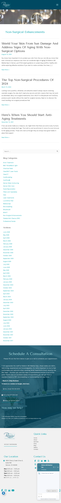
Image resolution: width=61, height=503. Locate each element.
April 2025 (6, 273)
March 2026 (7, 241)
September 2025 (8, 258)
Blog (35, 445)
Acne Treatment (8, 162)
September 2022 (8, 317)
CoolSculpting (7, 177)
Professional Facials (9, 221)
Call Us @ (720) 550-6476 (12, 389)
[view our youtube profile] (45, 461)
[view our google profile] (41, 461)
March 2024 (7, 296)
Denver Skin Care (8, 186)
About (35, 440)
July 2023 (6, 305)
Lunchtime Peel (8, 201)
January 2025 (7, 282)
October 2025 (7, 255)
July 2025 (6, 264)
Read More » (5, 70)
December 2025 (8, 249)
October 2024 (7, 288)
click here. (26, 384)
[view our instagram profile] (38, 461)
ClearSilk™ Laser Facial (10, 171)
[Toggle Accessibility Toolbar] (3, 493)
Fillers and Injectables (10, 192)
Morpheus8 (6, 209)
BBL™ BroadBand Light (10, 165)
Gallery (36, 447)
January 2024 (7, 299)
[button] (11, 389)
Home (35, 438)
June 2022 (6, 326)
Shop (35, 443)
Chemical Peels (8, 168)
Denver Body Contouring (11, 183)
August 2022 (7, 320)
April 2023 (6, 308)
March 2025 (7, 276)
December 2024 (8, 285)
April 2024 (6, 293)
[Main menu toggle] (57, 5)
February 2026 (7, 244)
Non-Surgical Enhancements (12, 215)
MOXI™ (5, 212)
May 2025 (6, 270)
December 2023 (8, 302)
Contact (36, 449)
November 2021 (8, 335)
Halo (4, 195)
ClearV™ (5, 174)
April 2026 (6, 238)
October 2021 (7, 338)
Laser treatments (8, 198)
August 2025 (7, 261)
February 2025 (7, 279)
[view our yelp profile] (48, 461)
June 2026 (6, 232)
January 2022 (7, 329)
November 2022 (8, 314)
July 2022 (6, 323)
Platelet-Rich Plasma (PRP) (11, 218)
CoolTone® (6, 180)
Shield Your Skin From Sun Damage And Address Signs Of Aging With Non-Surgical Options (30, 47)
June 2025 (6, 267)
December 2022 (8, 311)
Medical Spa (7, 203)
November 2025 (8, 252)
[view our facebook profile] (35, 461)
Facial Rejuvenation (9, 189)
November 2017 (8, 340)
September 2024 (8, 291)
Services (36, 441)
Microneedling (7, 206)
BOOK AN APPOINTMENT (12, 400)
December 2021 (8, 332)
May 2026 (6, 235)
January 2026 (7, 247)
